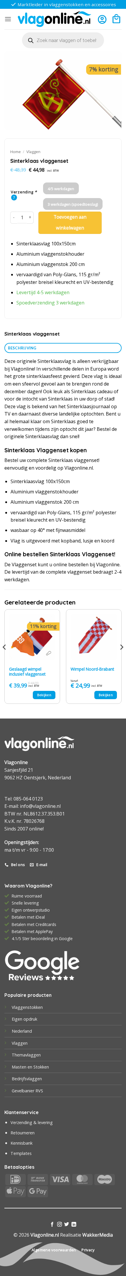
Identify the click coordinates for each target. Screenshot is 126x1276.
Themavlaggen (26, 1055)
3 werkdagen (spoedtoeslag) (73, 204)
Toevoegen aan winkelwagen (70, 222)
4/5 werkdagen (61, 188)
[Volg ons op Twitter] (66, 1224)
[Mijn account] (102, 19)
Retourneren (23, 1133)
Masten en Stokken (30, 1067)
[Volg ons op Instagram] (59, 1224)
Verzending (24, 192)
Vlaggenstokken (27, 1007)
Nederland (22, 1031)
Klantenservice (21, 1112)
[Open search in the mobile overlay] (63, 40)
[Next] (121, 659)
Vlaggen (33, 151)
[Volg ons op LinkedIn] (73, 1224)
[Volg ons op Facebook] (52, 1224)
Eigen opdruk (24, 1019)
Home (15, 151)
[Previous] (4, 659)
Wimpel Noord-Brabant (92, 669)
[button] (7, 19)
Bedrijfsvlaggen (27, 1078)
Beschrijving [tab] (22, 348)
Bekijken (44, 695)
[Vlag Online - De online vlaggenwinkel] (54, 19)
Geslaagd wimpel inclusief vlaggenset (27, 672)
